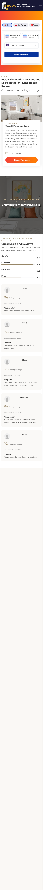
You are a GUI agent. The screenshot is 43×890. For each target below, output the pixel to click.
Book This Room (22, 160)
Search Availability (21, 54)
